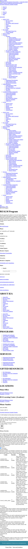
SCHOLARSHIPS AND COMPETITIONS (7, 284)
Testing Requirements (13, 54)
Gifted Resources (7, 84)
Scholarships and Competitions (7, 263)
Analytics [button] (2, 519)
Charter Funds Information (15, 44)
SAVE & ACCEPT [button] (4, 540)
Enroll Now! (11, 45)
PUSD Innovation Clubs (11, 64)
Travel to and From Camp (14, 73)
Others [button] (1, 535)
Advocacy (8, 90)
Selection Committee (13, 59)
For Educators (12, 57)
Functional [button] (2, 506)
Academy (8, 36)
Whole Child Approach (8, 301)
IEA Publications (9, 86)
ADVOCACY (2, 276)
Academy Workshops (13, 47)
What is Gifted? (6, 33)
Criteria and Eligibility (14, 53)
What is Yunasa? (12, 68)
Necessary (4, 448)
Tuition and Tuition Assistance (15, 42)
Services (5, 79)
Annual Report (9, 110)
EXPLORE (8, 62)
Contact (4, 8)
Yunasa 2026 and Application (15, 67)
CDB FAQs (11, 60)
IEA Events (5, 29)
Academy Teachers (13, 49)
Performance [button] (3, 512)
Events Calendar (9, 32)
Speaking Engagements (11, 82)
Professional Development (12, 80)
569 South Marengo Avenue (6, 392)
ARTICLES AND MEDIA (4, 279)
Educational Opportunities (6, 253)
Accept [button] (9, 423)
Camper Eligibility (13, 71)
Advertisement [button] (3, 527)
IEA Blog (8, 89)
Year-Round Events (13, 76)
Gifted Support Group (11, 81)
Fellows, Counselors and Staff (15, 72)
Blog (4, 9)
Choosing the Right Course (15, 38)
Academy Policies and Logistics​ (16, 46)
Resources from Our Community (13, 88)
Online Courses (12, 41)
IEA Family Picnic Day (11, 31)
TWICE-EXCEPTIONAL (4, 290)
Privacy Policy (6, 310)
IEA (1, 205)
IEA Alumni (8, 63)
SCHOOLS (2, 287)
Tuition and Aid (12, 69)
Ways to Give (9, 104)
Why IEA (8, 22)
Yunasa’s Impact (12, 77)
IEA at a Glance (9, 20)
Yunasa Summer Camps (11, 66)
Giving (4, 102)
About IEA (5, 297)
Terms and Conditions (8, 311)
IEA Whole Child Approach (12, 23)
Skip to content (3, 0)
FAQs (10, 75)
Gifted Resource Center (11, 85)
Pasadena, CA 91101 (4, 394)
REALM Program (4, 226)
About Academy (12, 37)
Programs (5, 35)
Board (7, 24)
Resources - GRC (4, 206)
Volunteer (8, 108)
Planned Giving (9, 107)
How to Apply (12, 55)
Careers (7, 28)
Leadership (8, 26)
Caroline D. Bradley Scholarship (13, 51)
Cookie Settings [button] (4, 423)
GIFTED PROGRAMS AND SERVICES (7, 282)
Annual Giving (9, 103)
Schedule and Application (14, 40)
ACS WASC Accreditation (12, 50)
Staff (7, 27)
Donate (7, 106)
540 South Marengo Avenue (6, 400)
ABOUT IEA (6, 19)
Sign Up (5, 7)
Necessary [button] (2, 446)
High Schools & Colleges (14, 58)
